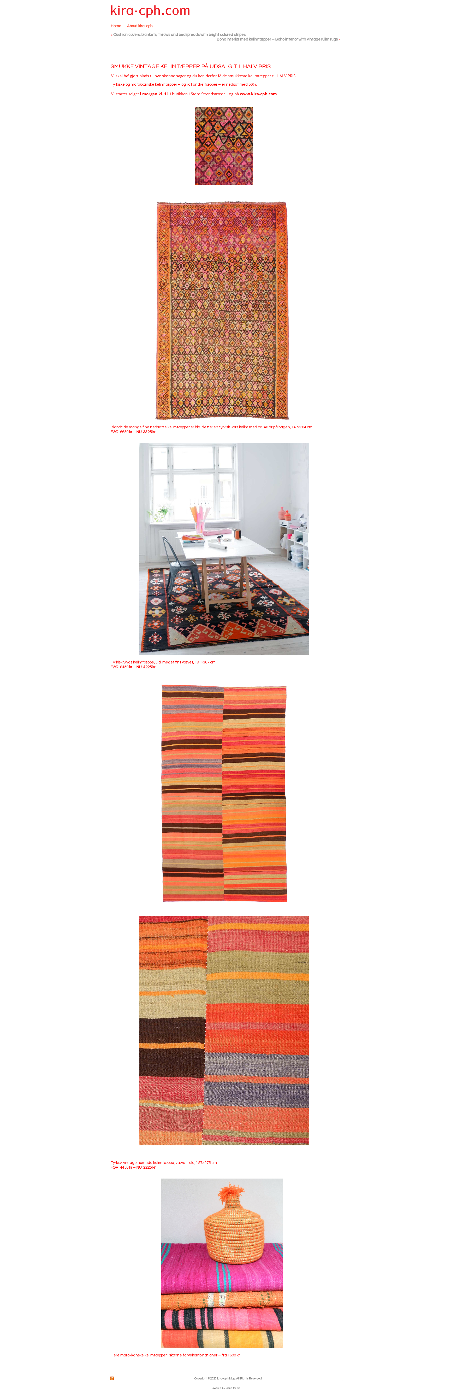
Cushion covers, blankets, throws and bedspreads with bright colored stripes (179, 35)
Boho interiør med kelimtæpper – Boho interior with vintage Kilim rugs (277, 39)
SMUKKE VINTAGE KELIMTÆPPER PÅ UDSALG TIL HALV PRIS (191, 66)
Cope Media (233, 1387)
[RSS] (112, 1378)
